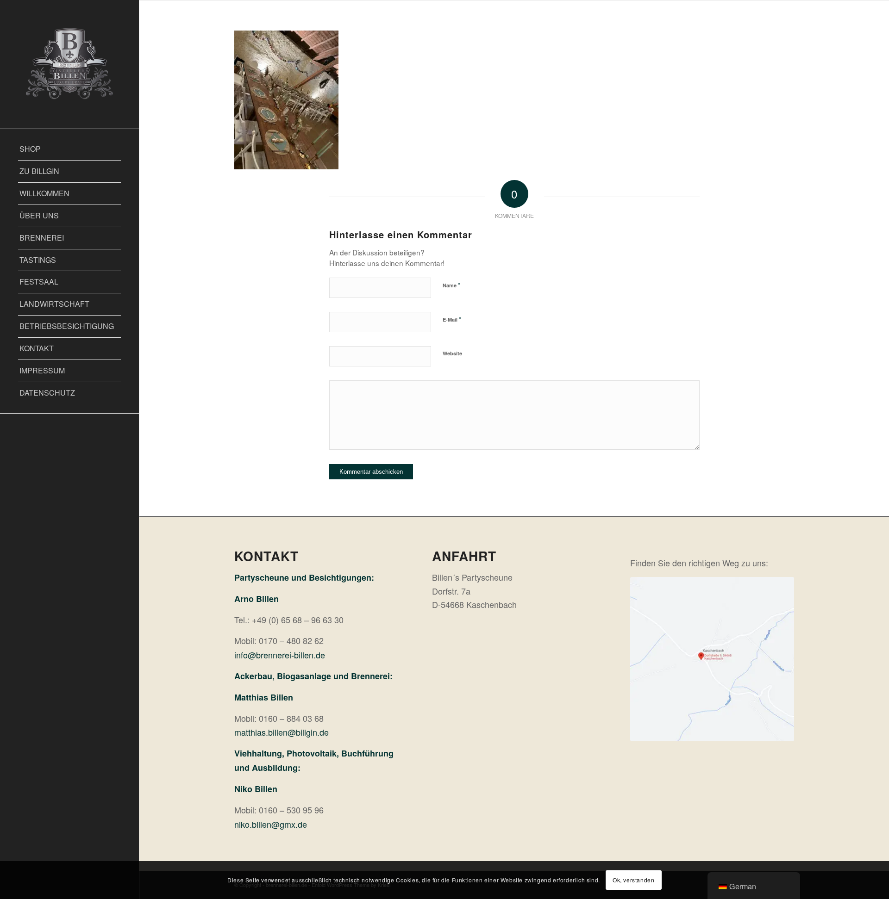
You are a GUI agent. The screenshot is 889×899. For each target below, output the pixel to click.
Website (452, 353)
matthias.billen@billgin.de (281, 732)
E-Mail (452, 319)
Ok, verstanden (633, 880)
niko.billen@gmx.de (270, 824)
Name (451, 284)
